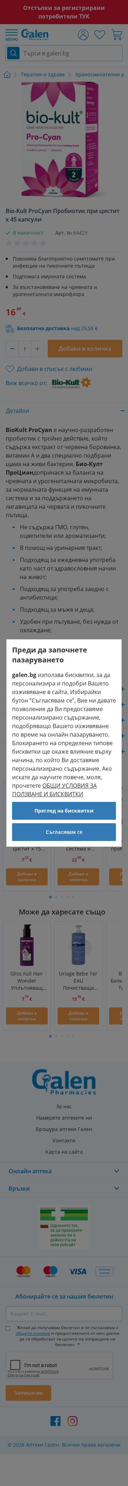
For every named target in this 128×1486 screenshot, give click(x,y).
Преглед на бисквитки (64, 810)
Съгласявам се (64, 832)
